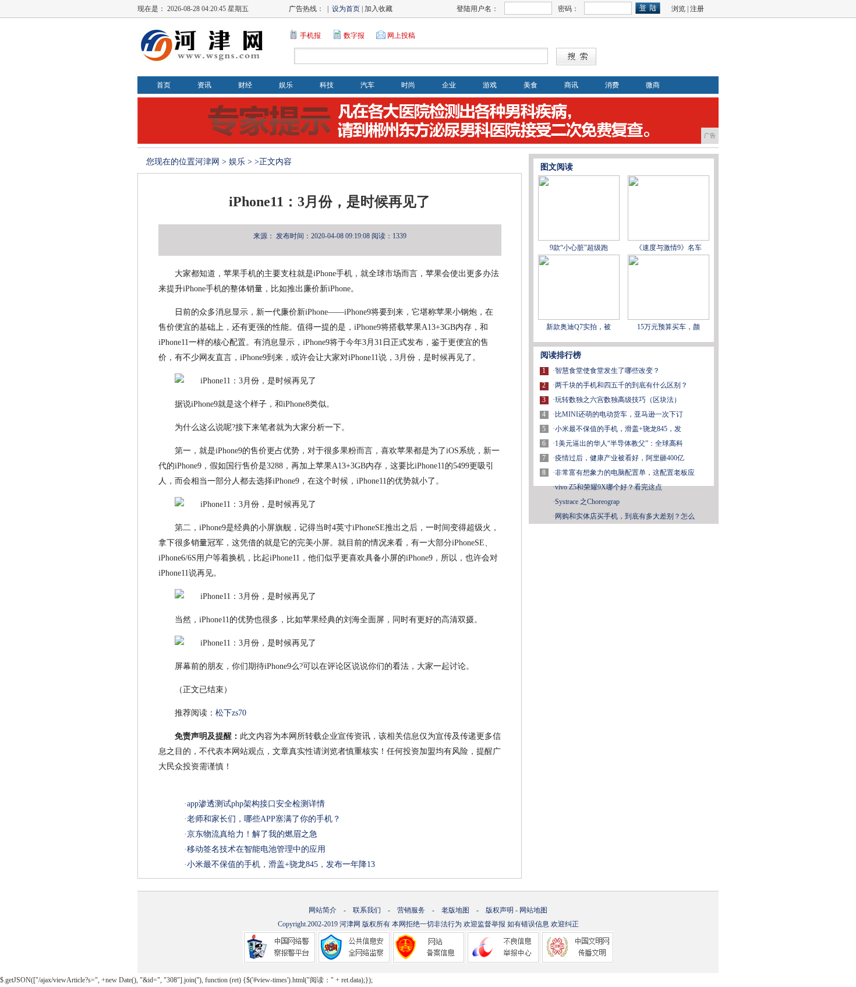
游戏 (490, 85)
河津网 (207, 161)
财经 (245, 85)
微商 (653, 85)
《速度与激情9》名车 (668, 248)
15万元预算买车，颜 (668, 327)
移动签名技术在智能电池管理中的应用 (256, 849)
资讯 (204, 85)
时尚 (408, 85)
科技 (327, 85)
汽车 (367, 85)
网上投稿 (401, 35)
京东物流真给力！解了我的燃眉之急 (252, 834)
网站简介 (323, 910)
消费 (612, 85)
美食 (530, 85)
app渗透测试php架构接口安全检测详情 (256, 803)
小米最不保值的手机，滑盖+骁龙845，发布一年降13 (281, 864)
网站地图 (533, 910)
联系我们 (367, 910)
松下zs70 (230, 712)
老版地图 (455, 910)
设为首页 (346, 9)
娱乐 (286, 85)
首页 (164, 85)
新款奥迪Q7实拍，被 (578, 327)
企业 (449, 85)
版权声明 (500, 910)
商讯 (571, 85)
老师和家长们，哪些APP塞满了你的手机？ (264, 819)
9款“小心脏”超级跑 (579, 248)
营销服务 (411, 910)
